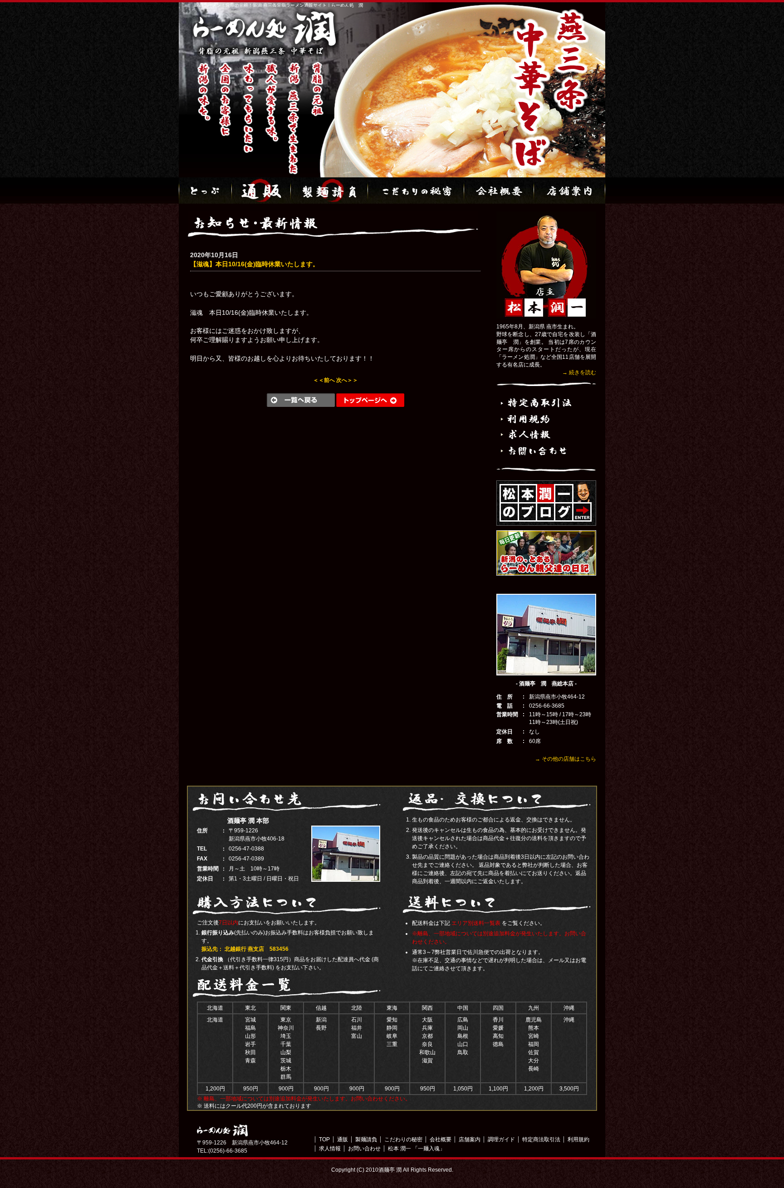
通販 (342, 1139)
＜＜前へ (324, 380)
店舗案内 (469, 1139)
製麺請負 (366, 1139)
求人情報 (330, 1148)
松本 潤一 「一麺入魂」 (416, 1148)
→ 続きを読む (579, 372)
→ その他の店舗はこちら (565, 759)
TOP (324, 1139)
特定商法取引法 (541, 1139)
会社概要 (440, 1139)
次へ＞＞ (347, 380)
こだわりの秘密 (403, 1139)
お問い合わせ (364, 1148)
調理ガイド (501, 1139)
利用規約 (578, 1139)
